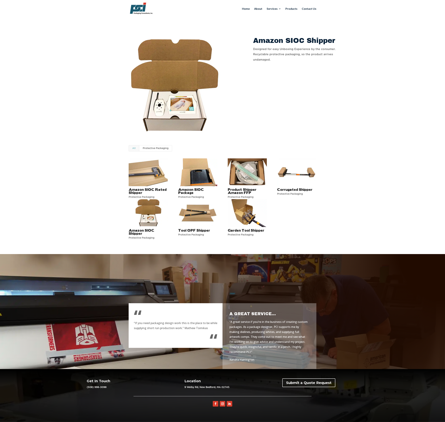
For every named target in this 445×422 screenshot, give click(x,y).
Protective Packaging (155, 148)
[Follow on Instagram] (222, 404)
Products (291, 8)
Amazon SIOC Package (191, 191)
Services (272, 8)
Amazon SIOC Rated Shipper (148, 191)
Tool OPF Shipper (194, 230)
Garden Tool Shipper (246, 230)
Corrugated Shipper (294, 189)
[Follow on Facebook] (215, 404)
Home (246, 8)
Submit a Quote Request (308, 383)
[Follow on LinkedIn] (229, 404)
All (134, 148)
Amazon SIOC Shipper (141, 231)
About (258, 8)
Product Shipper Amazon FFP (242, 191)
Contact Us (309, 8)
